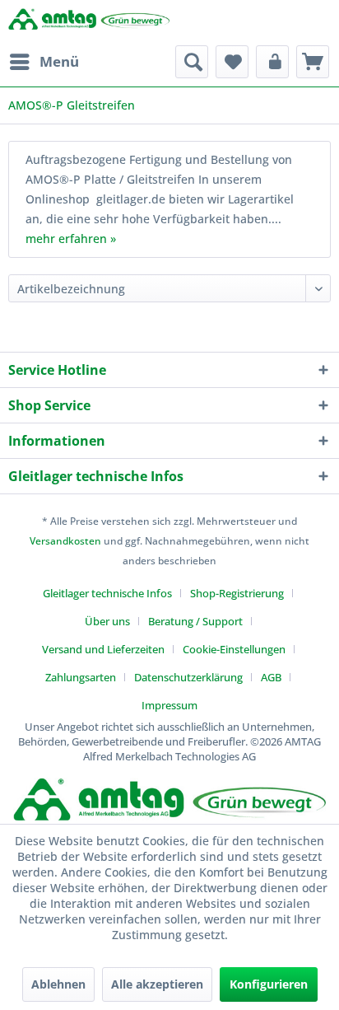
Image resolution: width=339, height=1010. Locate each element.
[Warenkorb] (312, 61)
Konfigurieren (269, 984)
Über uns (107, 621)
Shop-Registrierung (237, 593)
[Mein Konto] (272, 61)
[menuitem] (43, 61)
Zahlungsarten (80, 677)
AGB (271, 677)
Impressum (169, 705)
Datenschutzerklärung (188, 677)
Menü (59, 61)
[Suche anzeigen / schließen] (191, 61)
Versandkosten (65, 541)
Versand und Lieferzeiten (103, 649)
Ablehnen (58, 984)
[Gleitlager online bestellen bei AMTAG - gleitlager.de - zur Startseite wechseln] (89, 22)
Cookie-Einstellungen (234, 649)
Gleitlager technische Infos (107, 593)
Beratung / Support (195, 621)
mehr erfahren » (71, 238)
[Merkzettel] (232, 61)
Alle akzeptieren (157, 984)
